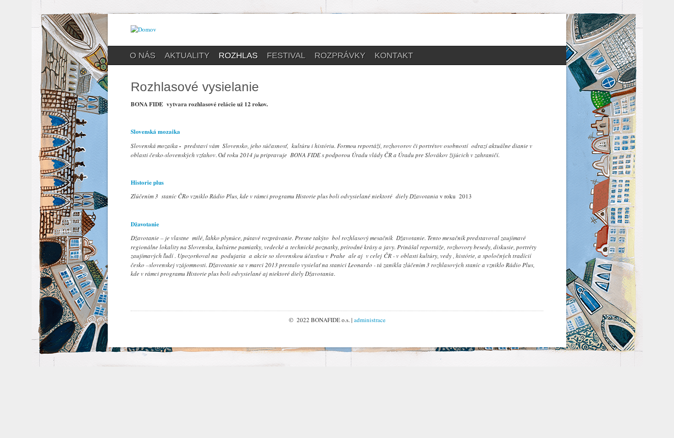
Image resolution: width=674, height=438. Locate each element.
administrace (370, 320)
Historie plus (147, 182)
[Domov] (143, 29)
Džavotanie (145, 223)
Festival (286, 55)
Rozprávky (340, 55)
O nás (142, 55)
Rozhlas (238, 55)
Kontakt (394, 55)
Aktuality (187, 55)
